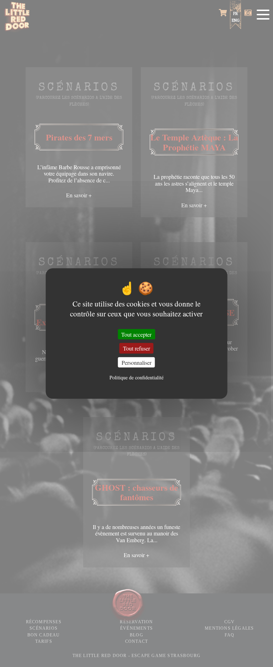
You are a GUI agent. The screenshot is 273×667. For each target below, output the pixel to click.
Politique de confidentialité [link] (136, 377)
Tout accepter (136, 334)
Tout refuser (136, 348)
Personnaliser (136, 362)
